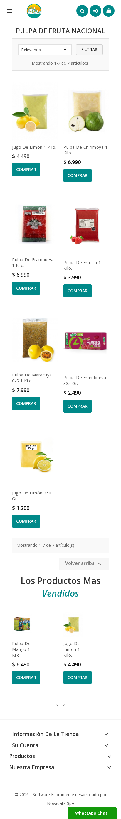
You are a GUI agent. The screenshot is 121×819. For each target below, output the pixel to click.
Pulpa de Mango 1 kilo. (21, 649)
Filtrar (89, 49)
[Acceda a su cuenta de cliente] (95, 11)
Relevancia (44, 49)
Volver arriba (84, 564)
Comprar (26, 169)
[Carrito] (109, 11)
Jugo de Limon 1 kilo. (34, 147)
